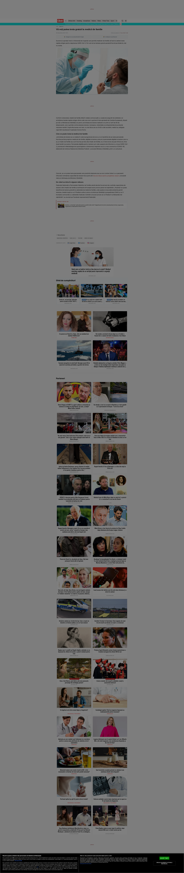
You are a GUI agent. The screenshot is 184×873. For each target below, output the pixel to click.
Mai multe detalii (18, 860)
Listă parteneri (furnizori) (85, 863)
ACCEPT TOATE (164, 858)
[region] (92, 863)
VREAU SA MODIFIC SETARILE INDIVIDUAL (164, 863)
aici (37, 866)
